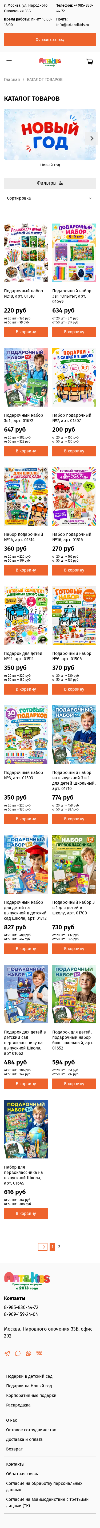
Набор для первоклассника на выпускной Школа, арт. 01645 (23, 1175)
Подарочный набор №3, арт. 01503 (23, 775)
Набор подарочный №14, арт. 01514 (23, 537)
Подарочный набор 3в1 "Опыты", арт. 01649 (71, 296)
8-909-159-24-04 (21, 1314)
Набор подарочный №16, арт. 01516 (71, 537)
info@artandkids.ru (72, 25)
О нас (11, 1420)
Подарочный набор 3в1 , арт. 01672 (23, 418)
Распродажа (18, 1405)
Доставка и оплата (24, 1439)
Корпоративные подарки (31, 1395)
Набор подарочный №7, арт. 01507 (71, 418)
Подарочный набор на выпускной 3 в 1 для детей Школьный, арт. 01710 (74, 780)
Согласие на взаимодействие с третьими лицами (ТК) (47, 1502)
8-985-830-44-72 (21, 1307)
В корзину (26, 331)
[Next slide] (91, 138)
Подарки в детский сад (29, 1376)
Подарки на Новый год (29, 1385)
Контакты (15, 1464)
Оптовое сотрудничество (31, 1429)
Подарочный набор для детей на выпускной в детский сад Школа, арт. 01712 (25, 910)
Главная (12, 79)
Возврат (14, 1449)
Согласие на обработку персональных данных (44, 1486)
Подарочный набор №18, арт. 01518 (23, 293)
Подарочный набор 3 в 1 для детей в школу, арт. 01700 (73, 907)
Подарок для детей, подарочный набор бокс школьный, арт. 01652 (72, 1040)
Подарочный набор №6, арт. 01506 (71, 656)
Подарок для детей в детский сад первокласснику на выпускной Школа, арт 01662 (25, 1043)
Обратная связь (22, 1473)
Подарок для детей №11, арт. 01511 (23, 656)
